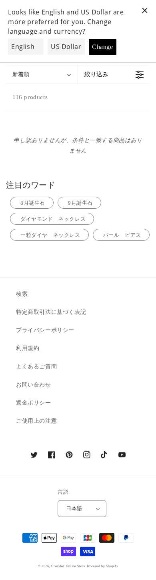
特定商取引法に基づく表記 (51, 312)
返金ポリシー (33, 403)
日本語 (74, 508)
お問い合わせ (33, 385)
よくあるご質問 (36, 367)
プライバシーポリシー (45, 330)
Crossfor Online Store (68, 566)
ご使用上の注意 (36, 421)
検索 (22, 294)
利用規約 (27, 348)
